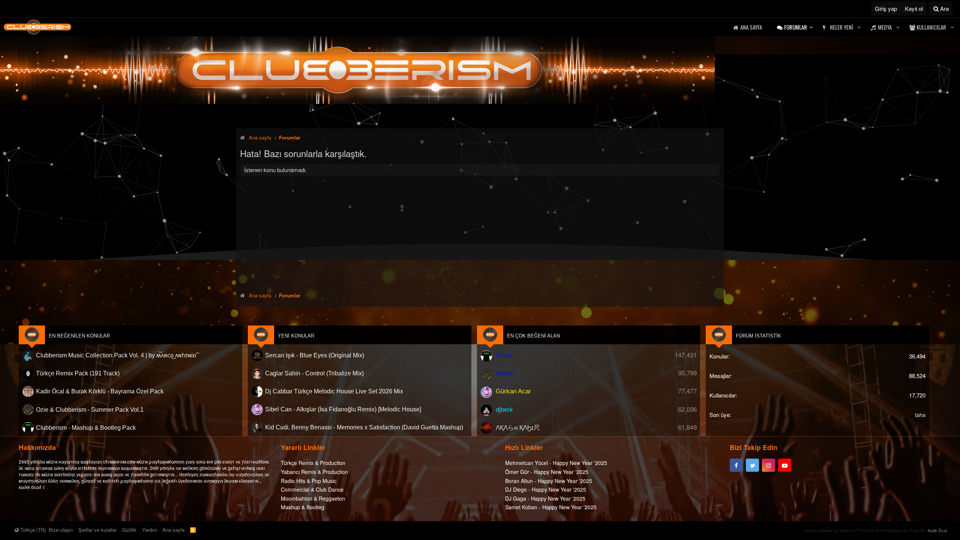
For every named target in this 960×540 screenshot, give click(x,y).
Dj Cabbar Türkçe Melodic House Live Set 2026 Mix (334, 391)
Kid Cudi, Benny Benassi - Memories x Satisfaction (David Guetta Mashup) (364, 427)
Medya (885, 27)
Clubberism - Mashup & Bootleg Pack (86, 427)
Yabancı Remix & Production (314, 472)
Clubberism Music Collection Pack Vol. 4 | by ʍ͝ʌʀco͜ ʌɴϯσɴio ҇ (117, 355)
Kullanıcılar (931, 27)
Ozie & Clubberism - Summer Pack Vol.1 (90, 409)
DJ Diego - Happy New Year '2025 (545, 489)
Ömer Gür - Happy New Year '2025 (546, 472)
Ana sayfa (751, 27)
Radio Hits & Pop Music (308, 480)
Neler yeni (841, 27)
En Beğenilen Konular (79, 336)
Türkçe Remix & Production (313, 462)
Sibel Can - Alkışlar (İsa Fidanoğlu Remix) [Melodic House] (343, 409)
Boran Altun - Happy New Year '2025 (548, 480)
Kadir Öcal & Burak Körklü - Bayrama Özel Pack (100, 391)
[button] (811, 27)
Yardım (149, 529)
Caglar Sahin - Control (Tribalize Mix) (314, 373)
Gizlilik (129, 529)
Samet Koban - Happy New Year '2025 (551, 507)
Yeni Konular (296, 336)
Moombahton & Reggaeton (313, 498)
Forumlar (795, 27)
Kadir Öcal (937, 530)
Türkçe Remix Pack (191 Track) (78, 373)
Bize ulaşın (61, 529)
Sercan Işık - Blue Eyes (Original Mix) (314, 355)
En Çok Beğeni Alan (533, 336)
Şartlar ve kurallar (97, 529)
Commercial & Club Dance (312, 489)
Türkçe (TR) (32, 529)
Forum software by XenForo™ (856, 530)
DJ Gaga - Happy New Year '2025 (545, 498)
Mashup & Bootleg (302, 507)
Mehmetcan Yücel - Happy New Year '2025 (556, 462)
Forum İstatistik (758, 336)
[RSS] (193, 529)
